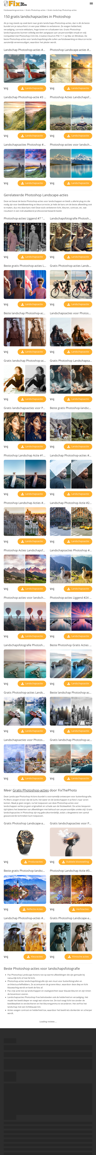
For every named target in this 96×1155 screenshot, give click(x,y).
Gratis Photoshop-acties (31, 790)
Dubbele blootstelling (77, 861)
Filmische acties (80, 956)
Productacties (35, 861)
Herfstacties (82, 909)
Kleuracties (36, 956)
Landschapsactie (34, 88)
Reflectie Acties (34, 909)
